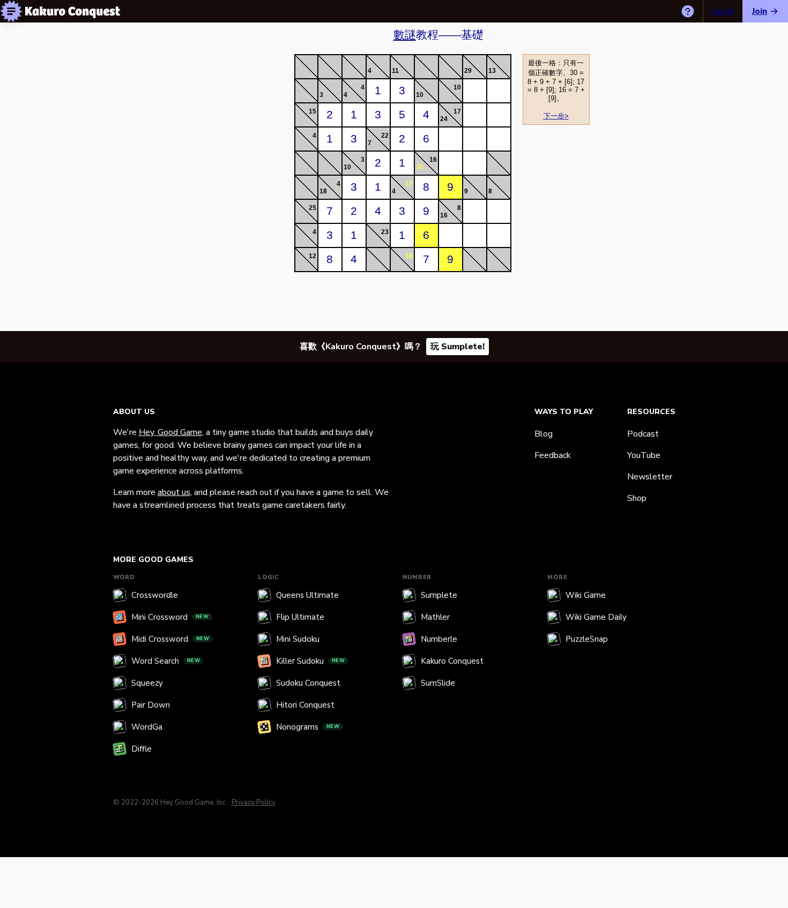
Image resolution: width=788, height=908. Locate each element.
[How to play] (687, 11)
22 (385, 135)
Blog (543, 434)
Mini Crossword (170, 617)
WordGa (146, 727)
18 (323, 191)
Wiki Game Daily (596, 617)
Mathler (435, 617)
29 (468, 70)
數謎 (404, 34)
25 (312, 208)
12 (312, 256)
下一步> (556, 116)
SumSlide (438, 683)
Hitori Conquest (305, 705)
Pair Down (150, 705)
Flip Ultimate (300, 617)
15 (312, 111)
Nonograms (308, 727)
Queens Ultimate (307, 595)
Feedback (552, 455)
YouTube (643, 455)
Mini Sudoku (297, 639)
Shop (636, 498)
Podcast (643, 434)
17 (457, 111)
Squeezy (147, 683)
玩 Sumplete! (457, 346)
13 (492, 70)
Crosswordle (154, 595)
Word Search (165, 661)
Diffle (141, 749)
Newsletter (649, 477)
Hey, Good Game (170, 432)
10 (419, 95)
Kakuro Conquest (452, 661)
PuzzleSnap (587, 639)
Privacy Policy (254, 802)
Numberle (439, 639)
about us (174, 492)
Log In (723, 11)
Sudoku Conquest (308, 683)
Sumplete (439, 595)
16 (433, 159)
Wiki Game (586, 595)
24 (444, 119)
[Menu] (11, 11)
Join (759, 11)
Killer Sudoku (310, 661)
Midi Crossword (170, 639)
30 (419, 167)
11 (395, 70)
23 (385, 232)
